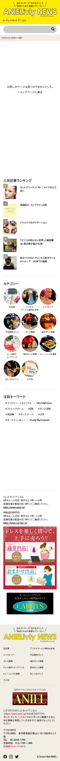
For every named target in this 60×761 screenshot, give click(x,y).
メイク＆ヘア (8, 655)
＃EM (30, 409)
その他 (6, 680)
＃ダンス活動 (44, 409)
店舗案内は (9, 746)
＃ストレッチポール (14, 409)
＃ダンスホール (26, 414)
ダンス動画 (8, 661)
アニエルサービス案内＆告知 (42, 648)
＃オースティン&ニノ (15, 420)
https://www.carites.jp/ (15, 523)
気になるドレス (36, 674)
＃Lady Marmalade (39, 420)
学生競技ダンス (36, 655)
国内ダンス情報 (36, 667)
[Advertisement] (30, 56)
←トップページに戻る (30, 92)
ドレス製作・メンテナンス (13, 667)
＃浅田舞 (9, 414)
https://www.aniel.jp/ (14, 507)
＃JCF (41, 414)
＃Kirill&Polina (44, 403)
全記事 (6, 648)
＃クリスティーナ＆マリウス (18, 403)
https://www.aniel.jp (14, 713)
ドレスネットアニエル (16, 20)
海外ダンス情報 (36, 661)
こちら (18, 746)
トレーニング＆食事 (11, 674)
